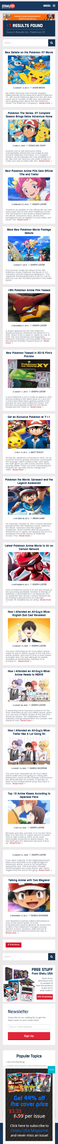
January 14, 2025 (21, 646)
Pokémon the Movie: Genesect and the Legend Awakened (29, 481)
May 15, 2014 (21, 452)
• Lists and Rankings (15, 1062)
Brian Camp (38, 518)
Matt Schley (37, 452)
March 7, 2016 (21, 265)
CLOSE (51, 1070)
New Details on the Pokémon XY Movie (29, 52)
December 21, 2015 (21, 326)
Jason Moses (38, 87)
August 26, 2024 (21, 705)
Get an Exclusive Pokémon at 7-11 (29, 417)
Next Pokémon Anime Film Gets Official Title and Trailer (29, 172)
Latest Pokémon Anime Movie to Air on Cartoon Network (29, 547)
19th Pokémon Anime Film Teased (29, 290)
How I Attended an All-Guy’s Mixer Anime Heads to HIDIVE (29, 672)
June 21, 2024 (19, 146)
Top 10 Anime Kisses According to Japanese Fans (29, 795)
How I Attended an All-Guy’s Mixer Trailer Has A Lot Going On (29, 732)
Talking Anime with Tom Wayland (29, 880)
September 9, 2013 (21, 585)
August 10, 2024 (19, 768)
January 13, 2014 (21, 88)
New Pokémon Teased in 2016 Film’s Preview (29, 354)
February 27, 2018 (21, 204)
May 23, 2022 (20, 828)
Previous (14, 945)
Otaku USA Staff (37, 145)
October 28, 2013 (22, 519)
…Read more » (45, 103)
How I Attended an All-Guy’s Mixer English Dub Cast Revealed (29, 613)
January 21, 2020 (21, 855)
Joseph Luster (39, 204)
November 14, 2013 (19, 916)
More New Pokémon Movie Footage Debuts (29, 231)
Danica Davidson (38, 768)
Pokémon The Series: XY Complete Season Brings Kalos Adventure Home (29, 114)
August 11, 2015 (21, 392)
